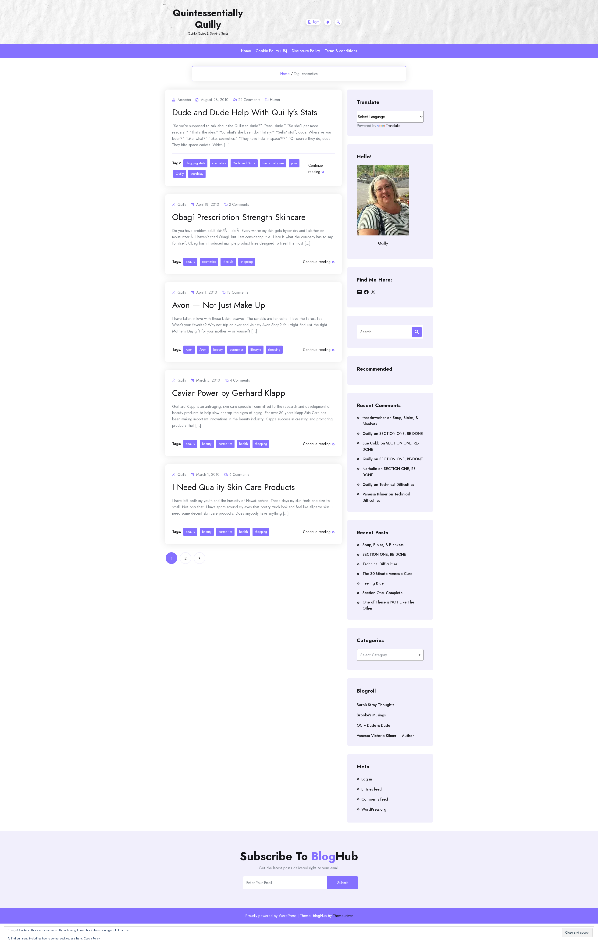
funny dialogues (273, 163)
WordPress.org (373, 809)
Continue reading (315, 168)
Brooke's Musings (371, 715)
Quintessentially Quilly (208, 18)
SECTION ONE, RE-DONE (401, 433)
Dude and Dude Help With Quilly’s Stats (244, 112)
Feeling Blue (373, 583)
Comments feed (374, 799)
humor (275, 99)
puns (294, 163)
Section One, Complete (382, 593)
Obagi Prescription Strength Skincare (239, 217)
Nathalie (370, 468)
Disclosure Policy (306, 51)
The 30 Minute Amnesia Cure (387, 573)
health (243, 443)
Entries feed (371, 789)
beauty (190, 261)
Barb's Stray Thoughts (375, 705)
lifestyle (228, 261)
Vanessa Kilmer (375, 494)
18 (238, 292)
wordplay (197, 173)
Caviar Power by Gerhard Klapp (228, 393)
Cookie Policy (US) (271, 51)
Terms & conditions (341, 51)
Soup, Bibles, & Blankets (383, 545)
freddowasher (374, 417)
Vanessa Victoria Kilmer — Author (385, 735)
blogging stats (195, 163)
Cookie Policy (92, 938)
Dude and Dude (244, 163)
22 (249, 99)
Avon (189, 349)
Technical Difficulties (396, 484)
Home (246, 51)
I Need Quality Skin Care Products (233, 487)
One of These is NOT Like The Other (388, 605)
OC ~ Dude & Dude (373, 725)
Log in (366, 779)
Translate (393, 125)
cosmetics (219, 163)
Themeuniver (343, 915)
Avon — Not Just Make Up (218, 305)
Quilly (180, 173)
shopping (247, 261)
